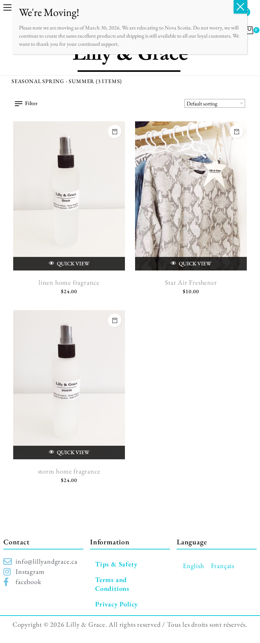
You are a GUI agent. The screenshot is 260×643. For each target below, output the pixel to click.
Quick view (72, 263)
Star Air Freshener (191, 282)
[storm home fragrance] (69, 384)
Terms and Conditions (112, 584)
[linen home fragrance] (69, 195)
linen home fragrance (69, 282)
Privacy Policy (116, 604)
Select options (236, 131)
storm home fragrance (69, 471)
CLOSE (240, 7)
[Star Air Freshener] (191, 195)
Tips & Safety (116, 564)
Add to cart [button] (115, 131)
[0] (250, 30)
